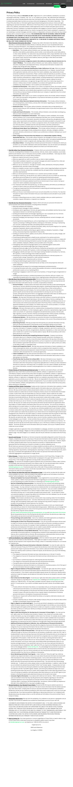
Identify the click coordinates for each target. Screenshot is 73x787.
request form (37, 579)
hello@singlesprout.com (16, 467)
